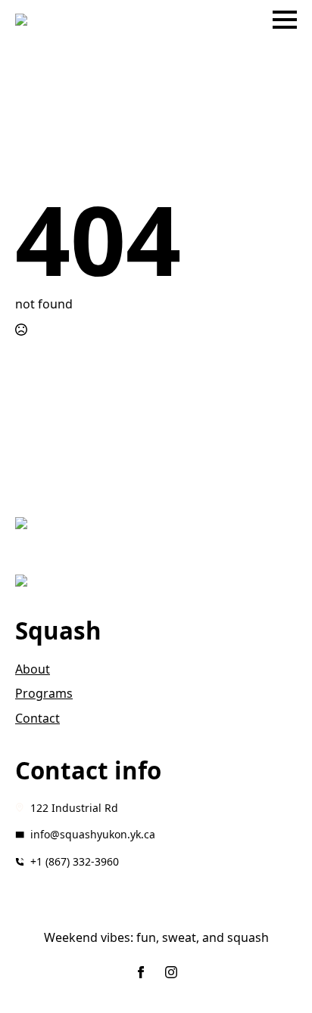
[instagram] (171, 972)
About (32, 669)
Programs (44, 693)
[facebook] (140, 972)
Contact (37, 718)
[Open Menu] (285, 20)
